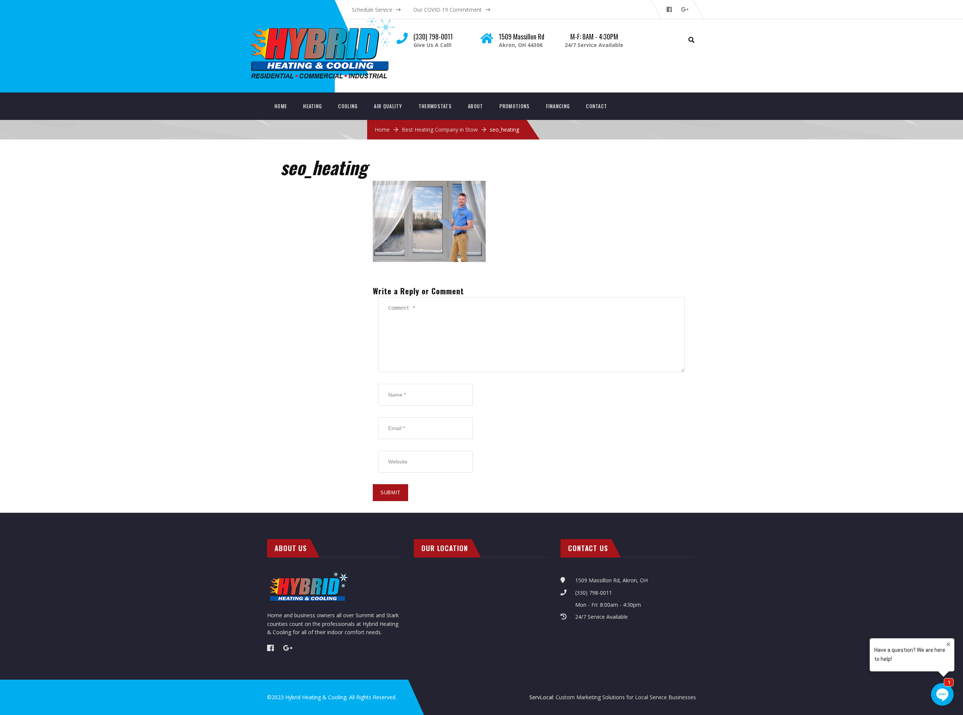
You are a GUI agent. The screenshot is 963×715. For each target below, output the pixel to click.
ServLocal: (542, 697)
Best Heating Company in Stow (440, 129)
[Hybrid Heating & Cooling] (329, 19)
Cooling (348, 106)
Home (281, 106)
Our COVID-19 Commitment (447, 9)
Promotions (515, 106)
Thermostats (435, 106)
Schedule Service (372, 9)
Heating (312, 106)
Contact (596, 106)
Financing (558, 106)
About (475, 106)
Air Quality (388, 106)
